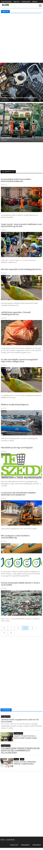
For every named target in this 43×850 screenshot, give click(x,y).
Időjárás (34, 2)
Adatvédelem (36, 845)
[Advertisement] (21, 37)
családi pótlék (25, 2)
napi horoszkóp (7, 2)
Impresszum (14, 845)
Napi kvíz (16, 2)
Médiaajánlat (25, 845)
